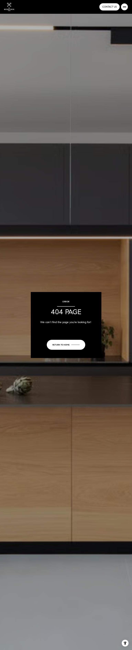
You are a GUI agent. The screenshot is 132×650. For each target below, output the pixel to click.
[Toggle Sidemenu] (124, 6)
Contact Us (109, 6)
